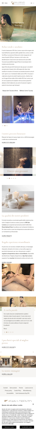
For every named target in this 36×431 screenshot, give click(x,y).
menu (6, 3)
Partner (21, 388)
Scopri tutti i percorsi (8, 142)
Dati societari (13, 388)
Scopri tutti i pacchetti (9, 347)
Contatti (5, 388)
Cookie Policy (17, 390)
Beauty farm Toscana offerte (10, 90)
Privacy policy (8, 390)
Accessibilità (10, 393)
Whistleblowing (27, 390)
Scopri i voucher (7, 262)
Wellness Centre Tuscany (26, 90)
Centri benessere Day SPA (22, 393)
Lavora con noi (29, 388)
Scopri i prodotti (7, 236)
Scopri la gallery (7, 374)
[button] (1, 24)
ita (31, 3)
